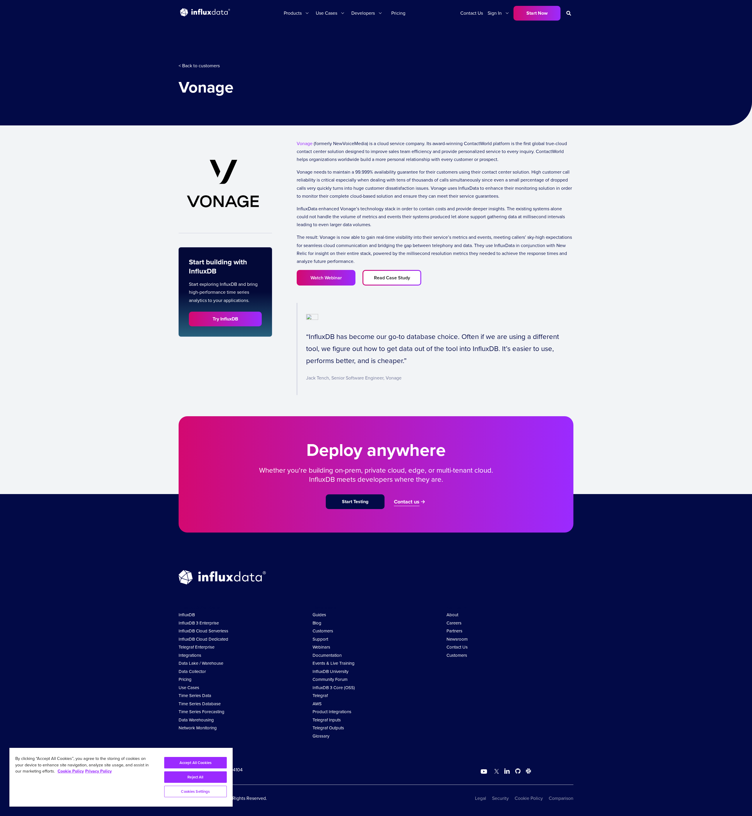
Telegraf (320, 695)
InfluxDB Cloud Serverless (203, 631)
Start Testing (355, 501)
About (452, 615)
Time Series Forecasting (201, 711)
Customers (323, 631)
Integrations (190, 655)
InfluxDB (187, 615)
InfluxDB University (330, 671)
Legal (480, 798)
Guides (319, 615)
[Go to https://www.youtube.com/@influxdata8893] (484, 771)
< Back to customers (199, 65)
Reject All (195, 777)
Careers (453, 623)
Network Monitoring (198, 728)
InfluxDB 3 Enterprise (199, 623)
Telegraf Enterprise (196, 647)
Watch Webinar (326, 277)
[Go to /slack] (527, 772)
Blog (317, 623)
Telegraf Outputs (328, 728)
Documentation (327, 655)
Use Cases (189, 687)
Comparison (561, 798)
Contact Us (471, 13)
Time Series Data (195, 695)
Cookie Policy (529, 798)
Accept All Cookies (195, 762)
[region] (121, 777)
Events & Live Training (334, 663)
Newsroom (457, 639)
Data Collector (192, 671)
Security (500, 798)
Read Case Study (392, 277)
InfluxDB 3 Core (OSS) (334, 687)
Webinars (321, 647)
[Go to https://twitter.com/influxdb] (495, 772)
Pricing (398, 13)
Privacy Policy (98, 771)
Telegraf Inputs (327, 720)
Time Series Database (200, 704)
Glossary (321, 736)
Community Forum (330, 679)
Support (320, 639)
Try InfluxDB (225, 318)
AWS (317, 704)
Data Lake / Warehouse (201, 663)
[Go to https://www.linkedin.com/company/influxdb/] (507, 771)
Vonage (305, 143)
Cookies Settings (195, 791)
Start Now (537, 13)
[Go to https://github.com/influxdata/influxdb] (518, 772)
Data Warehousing (196, 720)
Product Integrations (332, 711)
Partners (454, 631)
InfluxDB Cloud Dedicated (203, 639)
